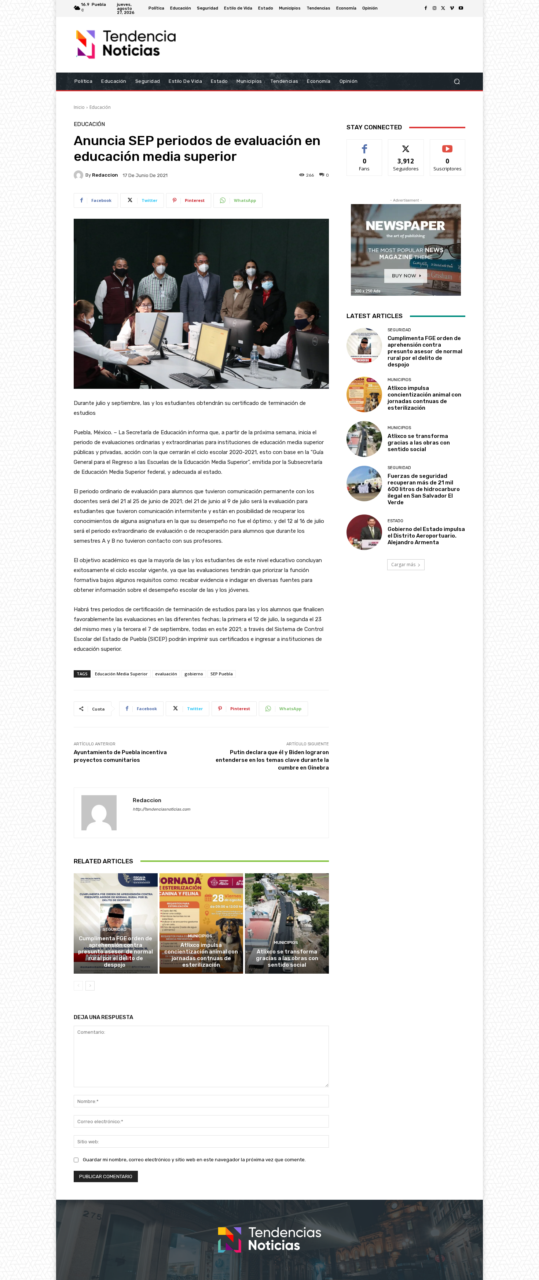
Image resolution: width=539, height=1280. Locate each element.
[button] (456, 81)
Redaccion (105, 175)
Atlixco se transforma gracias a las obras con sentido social (287, 958)
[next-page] (90, 986)
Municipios (200, 936)
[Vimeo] (452, 8)
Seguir (406, 145)
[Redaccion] (79, 175)
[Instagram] (434, 8)
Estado (395, 521)
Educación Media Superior (121, 673)
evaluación (166, 673)
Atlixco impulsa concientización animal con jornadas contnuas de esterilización (201, 955)
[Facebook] (425, 8)
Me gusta (364, 145)
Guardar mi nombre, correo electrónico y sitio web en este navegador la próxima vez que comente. (194, 1159)
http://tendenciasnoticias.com (161, 809)
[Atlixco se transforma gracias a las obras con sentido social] (287, 923)
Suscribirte (447, 145)
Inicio (79, 107)
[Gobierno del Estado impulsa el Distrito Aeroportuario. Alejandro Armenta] (364, 532)
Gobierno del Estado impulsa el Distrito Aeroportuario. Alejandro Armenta (426, 536)
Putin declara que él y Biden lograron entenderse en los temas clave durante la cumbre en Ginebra (272, 760)
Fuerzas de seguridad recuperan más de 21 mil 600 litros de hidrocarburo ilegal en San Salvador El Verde (424, 489)
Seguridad (114, 929)
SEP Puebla (221, 673)
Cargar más (403, 564)
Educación (100, 107)
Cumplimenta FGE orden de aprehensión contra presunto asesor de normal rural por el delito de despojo (115, 951)
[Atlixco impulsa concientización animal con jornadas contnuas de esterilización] (201, 923)
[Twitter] (443, 8)
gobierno (193, 673)
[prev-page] (78, 986)
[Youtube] (460, 8)
